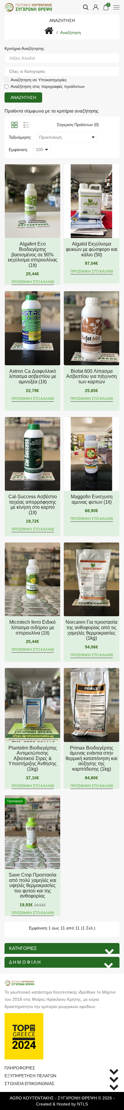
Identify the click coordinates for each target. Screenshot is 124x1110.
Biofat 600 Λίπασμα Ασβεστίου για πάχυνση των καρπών (91, 376)
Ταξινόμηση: (20, 137)
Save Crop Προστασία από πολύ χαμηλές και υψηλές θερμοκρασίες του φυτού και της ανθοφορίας (32, 885)
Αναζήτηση (70, 32)
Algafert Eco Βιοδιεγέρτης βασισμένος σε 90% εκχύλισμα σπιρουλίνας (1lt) (32, 254)
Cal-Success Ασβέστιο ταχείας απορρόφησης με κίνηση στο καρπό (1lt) (32, 504)
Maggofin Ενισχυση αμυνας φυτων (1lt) (92, 499)
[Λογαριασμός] (95, 7)
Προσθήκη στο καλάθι (32, 282)
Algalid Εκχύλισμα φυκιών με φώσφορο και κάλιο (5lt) (91, 249)
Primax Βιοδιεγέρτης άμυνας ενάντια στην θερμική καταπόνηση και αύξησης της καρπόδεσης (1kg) (91, 758)
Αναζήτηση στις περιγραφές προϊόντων (48, 86)
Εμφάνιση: (18, 149)
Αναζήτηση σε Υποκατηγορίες (39, 79)
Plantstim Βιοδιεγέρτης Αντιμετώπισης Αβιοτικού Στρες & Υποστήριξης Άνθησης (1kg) (32, 758)
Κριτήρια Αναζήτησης (24, 48)
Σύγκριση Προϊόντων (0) (78, 124)
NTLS (82, 1104)
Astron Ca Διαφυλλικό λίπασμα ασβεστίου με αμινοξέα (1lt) (32, 376)
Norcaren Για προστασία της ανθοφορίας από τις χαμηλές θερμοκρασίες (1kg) (91, 630)
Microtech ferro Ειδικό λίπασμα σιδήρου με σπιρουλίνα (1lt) (32, 627)
